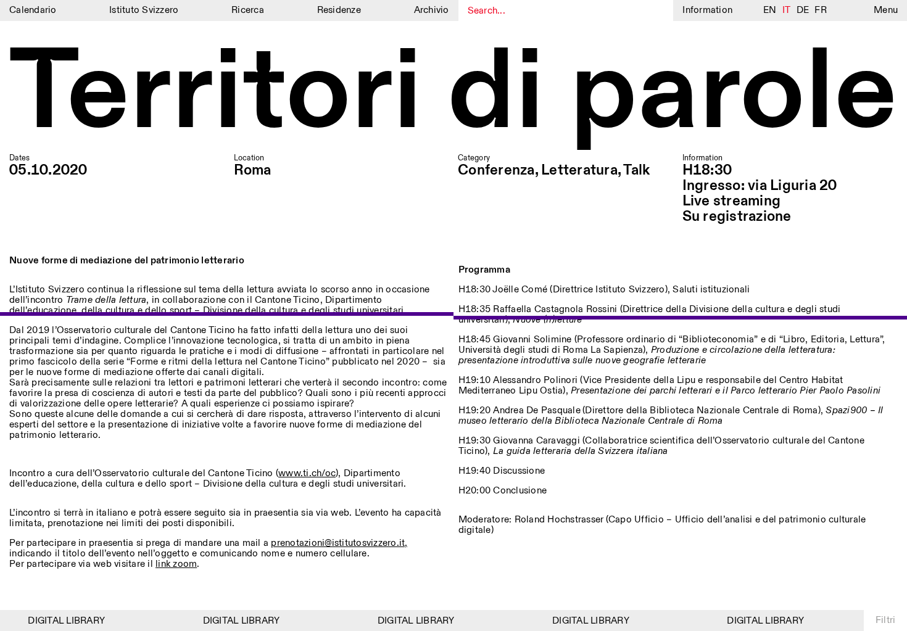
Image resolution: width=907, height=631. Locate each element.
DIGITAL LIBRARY (62, 621)
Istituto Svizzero (143, 10)
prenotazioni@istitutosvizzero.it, (339, 543)
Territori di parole (453, 94)
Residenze (339, 10)
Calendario (33, 10)
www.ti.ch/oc (307, 473)
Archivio (431, 10)
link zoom (176, 564)
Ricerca (247, 10)
